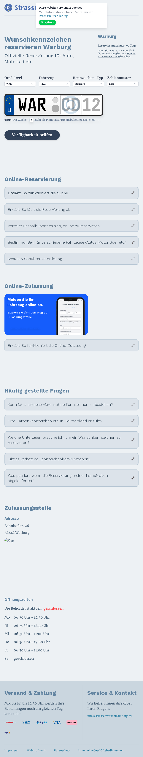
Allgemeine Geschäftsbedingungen (100, 750)
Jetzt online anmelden (25, 328)
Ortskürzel (13, 78)
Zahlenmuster (119, 78)
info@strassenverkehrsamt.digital (109, 716)
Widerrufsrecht (37, 750)
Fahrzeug (46, 78)
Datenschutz (62, 750)
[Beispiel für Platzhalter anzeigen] (98, 120)
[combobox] (20, 83)
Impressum (11, 750)
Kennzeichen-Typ (88, 78)
